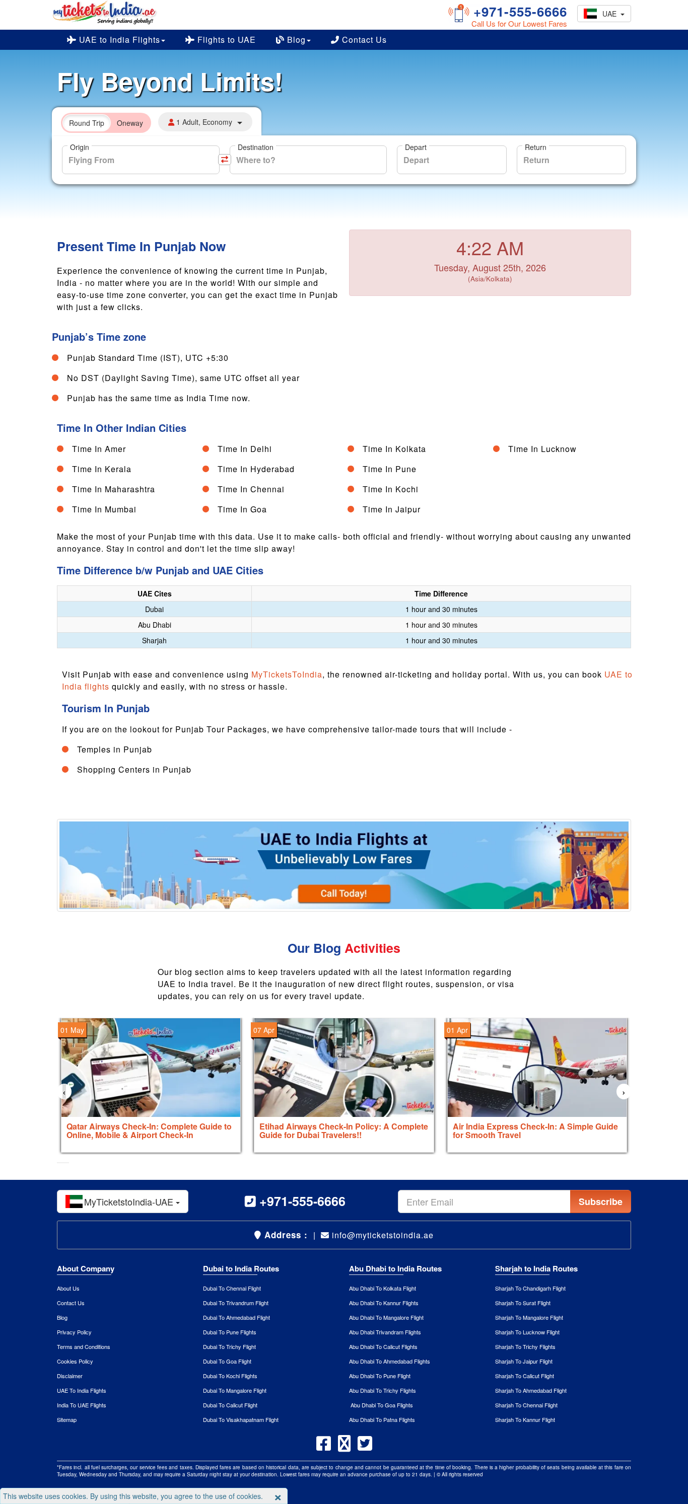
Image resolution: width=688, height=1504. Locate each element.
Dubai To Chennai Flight (232, 1288)
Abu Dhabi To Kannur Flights (384, 1303)
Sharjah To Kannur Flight (525, 1419)
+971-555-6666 (518, 11)
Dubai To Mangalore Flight (234, 1390)
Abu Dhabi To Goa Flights (381, 1405)
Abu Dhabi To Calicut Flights (383, 1346)
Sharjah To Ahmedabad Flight (531, 1390)
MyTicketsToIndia (286, 674)
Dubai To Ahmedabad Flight (236, 1317)
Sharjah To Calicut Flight (524, 1376)
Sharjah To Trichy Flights (525, 1346)
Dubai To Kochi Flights (230, 1376)
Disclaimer (70, 1376)
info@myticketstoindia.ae (381, 1235)
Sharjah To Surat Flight (523, 1303)
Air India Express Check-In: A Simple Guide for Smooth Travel (535, 1130)
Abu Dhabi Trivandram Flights (385, 1332)
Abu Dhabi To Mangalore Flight (386, 1317)
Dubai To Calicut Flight (230, 1405)
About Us (68, 1288)
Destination (255, 147)
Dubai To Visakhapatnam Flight (241, 1419)
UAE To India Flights (81, 1390)
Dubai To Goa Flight (227, 1361)
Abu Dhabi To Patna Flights (382, 1419)
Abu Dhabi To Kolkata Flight (382, 1288)
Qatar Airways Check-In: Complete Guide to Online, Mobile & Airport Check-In (149, 1130)
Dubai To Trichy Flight (229, 1346)
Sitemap (67, 1419)
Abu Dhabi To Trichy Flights (382, 1390)
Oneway (130, 123)
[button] (60, 1162)
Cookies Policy (75, 1361)
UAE (611, 14)
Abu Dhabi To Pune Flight (379, 1376)
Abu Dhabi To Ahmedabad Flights (389, 1361)
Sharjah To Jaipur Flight (524, 1361)
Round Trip (86, 123)
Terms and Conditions (83, 1346)
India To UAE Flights (81, 1405)
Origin (79, 147)
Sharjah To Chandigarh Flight (530, 1288)
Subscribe (601, 1201)
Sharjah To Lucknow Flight (527, 1332)
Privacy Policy (74, 1332)
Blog (295, 39)
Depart (416, 147)
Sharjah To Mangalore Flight (529, 1317)
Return (535, 147)
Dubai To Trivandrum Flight (235, 1303)
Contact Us (363, 39)
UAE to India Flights (118, 39)
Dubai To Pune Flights (229, 1332)
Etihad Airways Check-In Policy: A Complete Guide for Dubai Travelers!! (343, 1130)
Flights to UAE (225, 39)
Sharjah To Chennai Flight (526, 1405)
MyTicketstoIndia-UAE (130, 1201)
